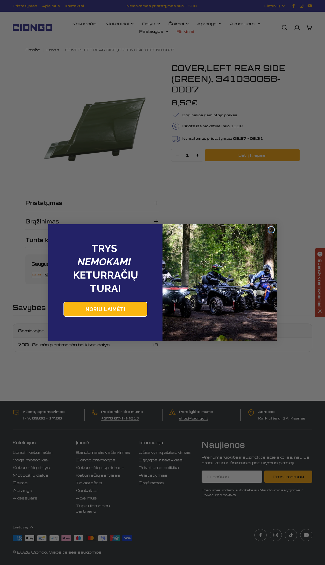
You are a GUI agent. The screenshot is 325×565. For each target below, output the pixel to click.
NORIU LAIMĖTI (105, 309)
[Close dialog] (271, 230)
